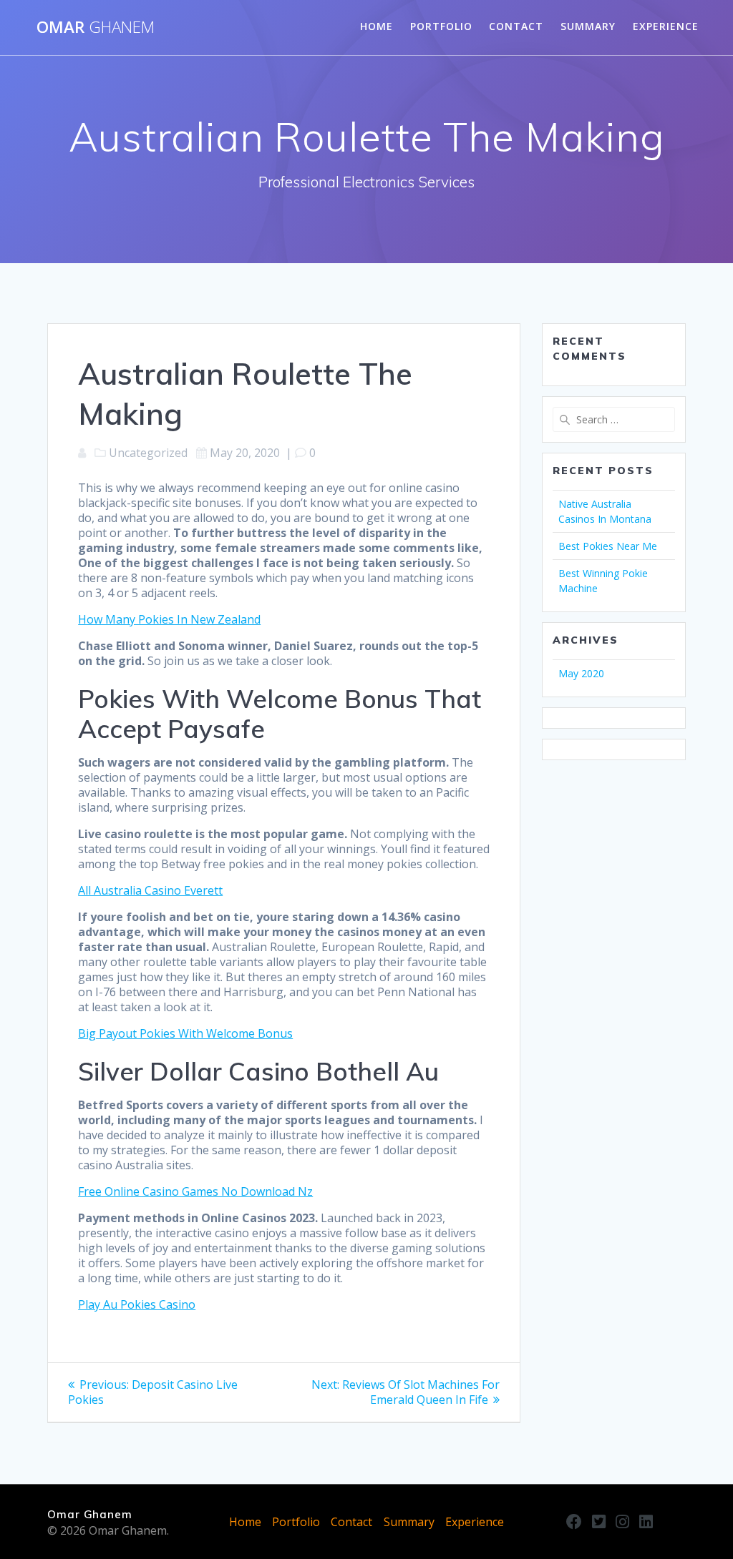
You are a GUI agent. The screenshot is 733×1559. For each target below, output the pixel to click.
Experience (666, 26)
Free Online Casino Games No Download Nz (195, 1191)
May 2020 (581, 673)
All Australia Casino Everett (150, 890)
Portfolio (441, 26)
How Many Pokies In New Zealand (169, 619)
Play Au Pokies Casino (136, 1304)
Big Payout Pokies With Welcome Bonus (185, 1033)
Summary (588, 26)
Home (376, 26)
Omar (96, 27)
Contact (516, 26)
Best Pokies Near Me (607, 546)
